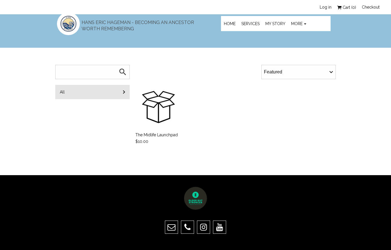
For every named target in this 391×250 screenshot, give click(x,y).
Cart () (348, 7)
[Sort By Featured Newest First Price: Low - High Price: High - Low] (298, 72)
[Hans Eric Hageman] (68, 23)
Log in (325, 7)
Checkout (371, 7)
